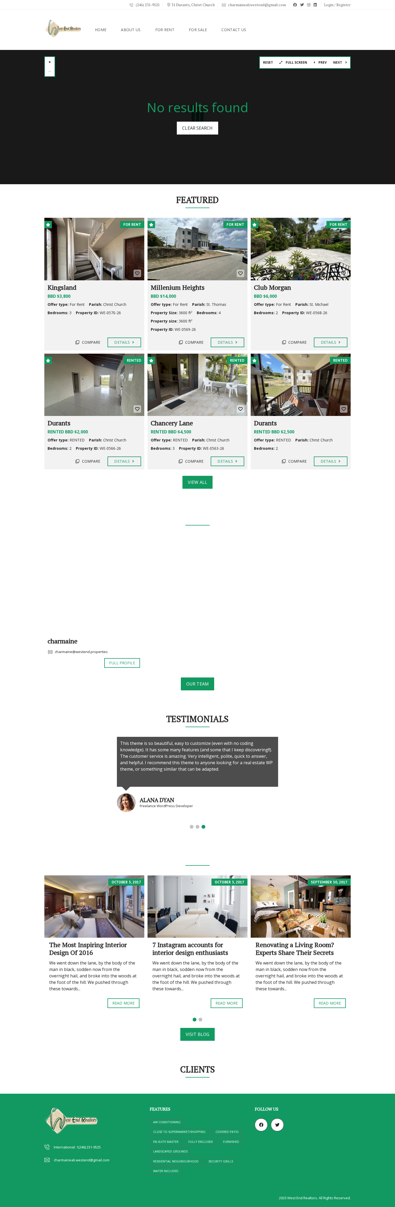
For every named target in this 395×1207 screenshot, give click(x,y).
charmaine (62, 641)
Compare (90, 342)
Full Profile (122, 662)
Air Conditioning (167, 1122)
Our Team (197, 684)
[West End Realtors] (63, 30)
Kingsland (62, 287)
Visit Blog (197, 1034)
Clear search (197, 128)
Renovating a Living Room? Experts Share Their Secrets (295, 948)
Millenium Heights (177, 287)
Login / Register (337, 4)
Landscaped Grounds (170, 1151)
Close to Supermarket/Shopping (179, 1132)
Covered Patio (227, 1132)
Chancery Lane (172, 423)
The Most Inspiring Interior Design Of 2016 (88, 948)
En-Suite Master (165, 1142)
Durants (59, 423)
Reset (268, 62)
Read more (123, 1003)
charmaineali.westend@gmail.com (256, 4)
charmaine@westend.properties (81, 651)
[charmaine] (93, 584)
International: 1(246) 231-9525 (77, 1147)
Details (122, 342)
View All (197, 482)
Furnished (231, 1142)
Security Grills (221, 1161)
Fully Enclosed (200, 1142)
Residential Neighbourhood (176, 1161)
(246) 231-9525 (147, 4)
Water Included (165, 1171)
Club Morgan (272, 287)
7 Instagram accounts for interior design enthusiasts (190, 948)
